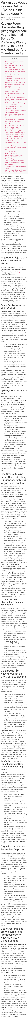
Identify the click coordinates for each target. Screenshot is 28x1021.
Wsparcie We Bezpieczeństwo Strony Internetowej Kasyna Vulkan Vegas (15, 147)
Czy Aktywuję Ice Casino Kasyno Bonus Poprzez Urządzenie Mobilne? (15, 121)
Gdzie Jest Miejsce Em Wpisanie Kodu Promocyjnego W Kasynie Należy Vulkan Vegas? (14, 89)
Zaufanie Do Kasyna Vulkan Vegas (15, 82)
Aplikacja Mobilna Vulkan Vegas (14, 69)
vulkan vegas (22, 273)
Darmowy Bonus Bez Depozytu (14, 160)
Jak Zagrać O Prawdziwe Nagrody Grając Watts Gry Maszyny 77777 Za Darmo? (16, 99)
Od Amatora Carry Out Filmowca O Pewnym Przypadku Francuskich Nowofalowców (15, 138)
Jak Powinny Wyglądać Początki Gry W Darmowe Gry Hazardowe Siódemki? (15, 116)
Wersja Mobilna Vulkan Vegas (13, 155)
